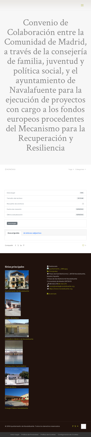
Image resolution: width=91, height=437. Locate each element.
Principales (53, 271)
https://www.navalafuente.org (60, 289)
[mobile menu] (82, 5)
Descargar (12, 223)
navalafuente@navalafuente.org (61, 286)
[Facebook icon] (73, 426)
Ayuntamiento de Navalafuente (17, 291)
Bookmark (52, 294)
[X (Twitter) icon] (75, 426)
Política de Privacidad (29, 434)
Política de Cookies (48, 434)
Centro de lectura (12, 318)
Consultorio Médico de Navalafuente (19, 339)
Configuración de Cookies (68, 434)
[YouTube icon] (78, 426)
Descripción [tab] (13, 233)
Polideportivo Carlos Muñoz (15, 366)
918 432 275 (62, 284)
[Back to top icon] (83, 426)
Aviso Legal (14, 434)
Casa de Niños (10, 387)
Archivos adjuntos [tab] (32, 233)
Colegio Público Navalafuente (16, 408)
